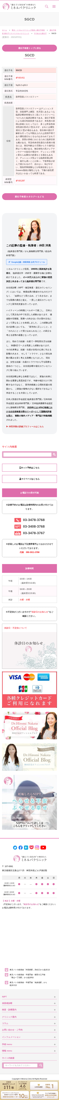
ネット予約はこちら (30, 467)
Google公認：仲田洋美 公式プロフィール (28, 262)
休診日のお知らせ (40, 612)
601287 (21, 180)
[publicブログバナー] (29, 725)
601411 (21, 78)
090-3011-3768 (32, 552)
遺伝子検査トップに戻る (29, 48)
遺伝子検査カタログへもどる (29, 196)
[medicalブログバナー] (29, 757)
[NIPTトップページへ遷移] (29, 802)
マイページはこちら (30, 479)
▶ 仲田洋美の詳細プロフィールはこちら (25, 426)
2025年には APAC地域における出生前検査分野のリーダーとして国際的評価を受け (29, 411)
